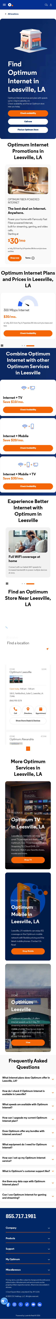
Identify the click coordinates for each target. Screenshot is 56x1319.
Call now (28, 122)
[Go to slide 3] (30, 345)
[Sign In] (51, 4)
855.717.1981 (21, 1217)
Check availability (28, 113)
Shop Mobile (28, 951)
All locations (13, 14)
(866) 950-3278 (16, 701)
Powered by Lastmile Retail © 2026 (28, 1316)
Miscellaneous (13, 1270)
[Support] (46, 4)
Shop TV (28, 860)
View (28, 1043)
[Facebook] (8, 1304)
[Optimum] (10, 4)
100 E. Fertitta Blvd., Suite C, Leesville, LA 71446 (26, 695)
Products (10, 1238)
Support (10, 1249)
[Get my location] (47, 649)
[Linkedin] (39, 1304)
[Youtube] (33, 1304)
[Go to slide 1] (22, 345)
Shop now (14, 258)
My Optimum (13, 1259)
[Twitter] (20, 1304)
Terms (28, 258)
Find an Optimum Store (28, 130)
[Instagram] (14, 1304)
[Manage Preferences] (4, 1301)
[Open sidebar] (4, 5)
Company (11, 1228)
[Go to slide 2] (24, 345)
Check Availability (28, 333)
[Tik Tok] (27, 1304)
